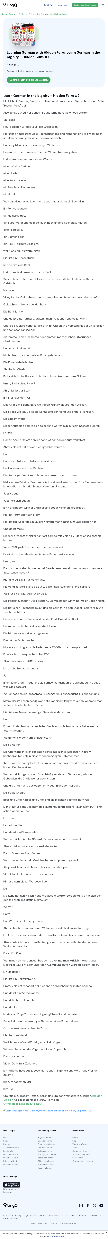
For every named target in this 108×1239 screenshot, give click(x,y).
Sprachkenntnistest (81, 1151)
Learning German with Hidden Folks (49, 14)
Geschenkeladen (11, 1164)
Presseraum (77, 1157)
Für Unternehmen (11, 1154)
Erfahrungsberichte (12, 1161)
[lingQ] (10, 5)
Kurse (24, 14)
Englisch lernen (44, 1137)
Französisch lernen (46, 1144)
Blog (74, 1141)
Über (5, 1137)
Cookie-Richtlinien (56, 1236)
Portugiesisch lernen (47, 1154)
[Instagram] (81, 1205)
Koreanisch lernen (46, 1164)
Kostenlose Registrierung (85, 5)
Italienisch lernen (45, 1151)
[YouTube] (101, 1205)
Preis (5, 1141)
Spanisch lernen (45, 1141)
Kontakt (7, 1144)
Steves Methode (11, 1147)
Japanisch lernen (45, 1157)
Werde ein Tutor (79, 1144)
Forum (75, 1137)
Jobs (74, 1147)
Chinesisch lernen (46, 1161)
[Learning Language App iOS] (11, 1185)
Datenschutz (43, 1223)
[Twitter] (94, 1205)
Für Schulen (8, 1151)
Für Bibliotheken (10, 1157)
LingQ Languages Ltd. (27, 1215)
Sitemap (54, 1223)
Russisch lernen (45, 1168)
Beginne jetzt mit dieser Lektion (29, 80)
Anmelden (63, 5)
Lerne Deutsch (9, 14)
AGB (33, 1223)
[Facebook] (87, 1205)
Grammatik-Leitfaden (82, 1161)
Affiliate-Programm (81, 1154)
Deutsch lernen (45, 1147)
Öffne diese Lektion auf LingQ (22, 1104)
